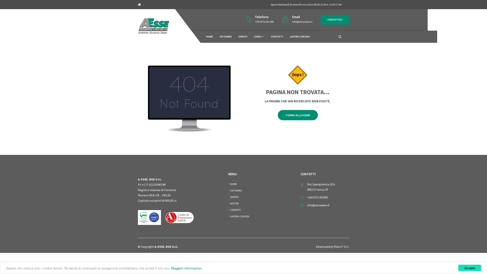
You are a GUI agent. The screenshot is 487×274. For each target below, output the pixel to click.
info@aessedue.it (302, 21)
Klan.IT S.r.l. (341, 247)
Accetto (469, 267)
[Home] (153, 25)
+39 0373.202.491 (264, 21)
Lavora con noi (300, 36)
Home (209, 36)
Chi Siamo (236, 190)
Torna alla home (298, 115)
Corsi (257, 36)
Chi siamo (226, 36)
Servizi (242, 36)
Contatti (277, 36)
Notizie (234, 203)
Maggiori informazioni (186, 268)
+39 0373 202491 (317, 197)
